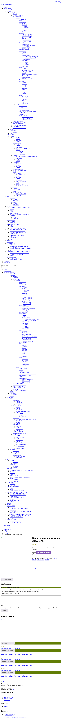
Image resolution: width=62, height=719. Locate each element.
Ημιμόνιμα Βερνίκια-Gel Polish (29, 337)
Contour (24, 348)
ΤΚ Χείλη (24, 294)
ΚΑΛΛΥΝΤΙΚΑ (11, 273)
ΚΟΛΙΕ (14, 434)
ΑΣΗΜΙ (18, 401)
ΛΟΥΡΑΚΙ (15, 462)
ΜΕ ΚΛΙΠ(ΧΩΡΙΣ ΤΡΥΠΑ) (23, 411)
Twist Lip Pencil (26, 381)
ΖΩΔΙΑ (17, 445)
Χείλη (17, 367)
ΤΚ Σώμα (24, 293)
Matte (26, 324)
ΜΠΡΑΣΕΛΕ (16, 463)
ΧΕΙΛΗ (12, 396)
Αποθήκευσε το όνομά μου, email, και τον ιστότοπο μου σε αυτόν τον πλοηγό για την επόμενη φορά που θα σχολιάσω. (31, 607)
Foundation (24, 349)
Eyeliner (24, 315)
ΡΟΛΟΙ (8, 459)
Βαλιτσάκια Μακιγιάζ (27, 298)
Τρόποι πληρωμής (8, 698)
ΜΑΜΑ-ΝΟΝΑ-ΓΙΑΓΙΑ (22, 448)
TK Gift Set (24, 287)
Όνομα (3, 603)
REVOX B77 (16, 389)
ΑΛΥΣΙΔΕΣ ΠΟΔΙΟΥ (18, 431)
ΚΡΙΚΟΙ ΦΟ (19, 457)
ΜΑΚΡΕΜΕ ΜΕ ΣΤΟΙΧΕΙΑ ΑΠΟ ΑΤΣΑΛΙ (26, 419)
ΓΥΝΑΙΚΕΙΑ (13, 464)
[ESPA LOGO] (58, 2)
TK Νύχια (24, 289)
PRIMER (15, 394)
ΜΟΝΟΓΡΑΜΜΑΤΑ (21, 444)
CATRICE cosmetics (18, 278)
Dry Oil (23, 363)
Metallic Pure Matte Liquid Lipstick (27, 374)
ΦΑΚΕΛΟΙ (12, 478)
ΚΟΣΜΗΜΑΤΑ (10, 397)
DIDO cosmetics (17, 279)
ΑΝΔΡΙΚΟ (12, 460)
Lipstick (21, 371)
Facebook (6, 706)
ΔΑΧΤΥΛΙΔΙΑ (16, 400)
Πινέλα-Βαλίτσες (23, 342)
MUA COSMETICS (18, 386)
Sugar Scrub (25, 365)
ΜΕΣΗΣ (12, 471)
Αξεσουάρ (21, 295)
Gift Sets (21, 283)
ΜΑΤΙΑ (12, 392)
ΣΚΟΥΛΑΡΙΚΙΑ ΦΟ (21, 456)
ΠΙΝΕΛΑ (12, 499)
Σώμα (20, 357)
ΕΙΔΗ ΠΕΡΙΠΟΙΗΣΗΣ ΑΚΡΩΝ (17, 493)
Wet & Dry (27, 327)
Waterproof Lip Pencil (27, 382)
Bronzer (24, 345)
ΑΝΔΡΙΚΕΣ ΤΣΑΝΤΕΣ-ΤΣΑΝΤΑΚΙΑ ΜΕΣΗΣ (21, 470)
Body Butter (25, 359)
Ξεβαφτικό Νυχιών (26, 339)
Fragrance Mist (25, 364)
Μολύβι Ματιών (26, 317)
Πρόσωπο (21, 343)
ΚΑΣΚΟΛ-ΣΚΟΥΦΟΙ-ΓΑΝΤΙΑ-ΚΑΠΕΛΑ (20, 511)
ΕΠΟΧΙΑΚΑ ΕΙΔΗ (11, 519)
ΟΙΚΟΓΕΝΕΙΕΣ (20, 447)
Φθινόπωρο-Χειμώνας (27, 341)
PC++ (14, 689)
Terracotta (24, 356)
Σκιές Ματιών (25, 323)
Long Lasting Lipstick (24, 372)
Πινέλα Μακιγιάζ (23, 305)
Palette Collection (23, 284)
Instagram (6, 707)
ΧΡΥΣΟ (18, 404)
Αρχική (5, 7)
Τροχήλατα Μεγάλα (26, 302)
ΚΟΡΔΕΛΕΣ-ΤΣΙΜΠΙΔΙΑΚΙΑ (17, 490)
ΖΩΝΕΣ (9, 503)
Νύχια (20, 330)
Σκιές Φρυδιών (25, 328)
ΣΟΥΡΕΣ (12, 489)
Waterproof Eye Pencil (30, 320)
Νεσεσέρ (24, 301)
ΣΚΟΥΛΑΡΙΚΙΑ (17, 405)
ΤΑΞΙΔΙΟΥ (12, 473)
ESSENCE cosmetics (18, 383)
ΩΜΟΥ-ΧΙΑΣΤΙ (14, 475)
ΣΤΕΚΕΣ (12, 488)
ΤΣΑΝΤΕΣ (9, 468)
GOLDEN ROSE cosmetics (19, 385)
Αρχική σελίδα (7, 527)
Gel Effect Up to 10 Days (28, 332)
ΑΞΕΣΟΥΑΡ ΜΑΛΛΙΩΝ (13, 486)
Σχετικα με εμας (7, 695)
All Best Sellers (22, 282)
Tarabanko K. (22, 286)
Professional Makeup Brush (28, 308)
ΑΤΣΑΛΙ (12, 398)
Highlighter (24, 350)
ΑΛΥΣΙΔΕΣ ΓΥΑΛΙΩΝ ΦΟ (16, 517)
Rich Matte (21, 376)
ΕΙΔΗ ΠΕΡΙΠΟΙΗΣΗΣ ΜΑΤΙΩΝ (18, 495)
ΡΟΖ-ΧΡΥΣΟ (19, 403)
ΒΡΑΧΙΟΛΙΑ (16, 418)
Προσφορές (6, 261)
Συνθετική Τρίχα (26, 309)
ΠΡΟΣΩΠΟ (13, 393)
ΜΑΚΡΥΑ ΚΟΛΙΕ (20, 437)
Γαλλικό (24, 335)
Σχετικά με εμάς (7, 8)
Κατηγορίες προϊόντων (9, 9)
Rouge (23, 354)
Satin (26, 326)
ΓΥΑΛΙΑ (12, 518)
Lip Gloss (21, 370)
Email (2, 605)
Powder (23, 352)
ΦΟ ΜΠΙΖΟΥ (13, 449)
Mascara (24, 316)
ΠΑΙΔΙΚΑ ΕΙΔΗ (11, 506)
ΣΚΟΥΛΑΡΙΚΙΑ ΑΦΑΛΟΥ (19, 433)
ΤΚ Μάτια (24, 291)
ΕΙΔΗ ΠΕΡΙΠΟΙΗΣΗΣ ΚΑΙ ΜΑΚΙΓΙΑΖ (17, 492)
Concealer (24, 346)
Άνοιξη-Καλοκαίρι (26, 334)
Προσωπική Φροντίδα (24, 312)
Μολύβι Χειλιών (23, 378)
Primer (23, 353)
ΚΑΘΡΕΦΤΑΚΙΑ (14, 496)
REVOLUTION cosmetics (19, 387)
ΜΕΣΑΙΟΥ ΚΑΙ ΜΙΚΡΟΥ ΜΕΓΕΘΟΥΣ (19, 477)
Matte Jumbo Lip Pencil (27, 379)
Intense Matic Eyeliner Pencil (32, 319)
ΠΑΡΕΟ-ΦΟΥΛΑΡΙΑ (15, 521)
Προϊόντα (18, 280)
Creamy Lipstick (23, 368)
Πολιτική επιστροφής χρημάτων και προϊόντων (15, 717)
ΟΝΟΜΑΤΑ (19, 442)
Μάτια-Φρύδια (22, 313)
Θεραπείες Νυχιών (26, 338)
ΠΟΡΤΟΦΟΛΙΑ (11, 482)
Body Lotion (25, 360)
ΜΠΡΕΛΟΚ (10, 504)
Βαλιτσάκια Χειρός (26, 299)
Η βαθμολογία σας (6, 593)
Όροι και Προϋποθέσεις (9, 714)
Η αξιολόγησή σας (5, 594)
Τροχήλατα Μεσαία (26, 304)
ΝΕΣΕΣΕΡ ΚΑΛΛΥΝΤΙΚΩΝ (17, 497)
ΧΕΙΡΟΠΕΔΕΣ (16, 425)
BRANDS (12, 275)
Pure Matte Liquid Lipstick (25, 375)
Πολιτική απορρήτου (9, 715)
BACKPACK (13, 474)
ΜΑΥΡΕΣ (18, 426)
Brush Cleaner (25, 306)
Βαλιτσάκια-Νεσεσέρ (27, 297)
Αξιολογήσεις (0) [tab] (7, 579)
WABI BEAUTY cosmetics (19, 390)
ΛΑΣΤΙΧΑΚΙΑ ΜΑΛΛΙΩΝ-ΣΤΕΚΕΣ (19, 508)
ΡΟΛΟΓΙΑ (12, 512)
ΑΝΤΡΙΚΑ (12, 484)
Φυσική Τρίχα (25, 310)
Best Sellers (24, 331)
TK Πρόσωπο (25, 290)
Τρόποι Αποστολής (8, 697)
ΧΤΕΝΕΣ (12, 501)
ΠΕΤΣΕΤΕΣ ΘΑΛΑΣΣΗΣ (16, 522)
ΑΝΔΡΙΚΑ (18, 436)
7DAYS (15, 276)
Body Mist (24, 361)
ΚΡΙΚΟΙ (18, 412)
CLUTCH (15, 481)
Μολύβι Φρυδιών (26, 321)
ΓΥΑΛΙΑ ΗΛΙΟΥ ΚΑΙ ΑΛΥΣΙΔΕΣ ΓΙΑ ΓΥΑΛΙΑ (19, 514)
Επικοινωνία (7, 262)
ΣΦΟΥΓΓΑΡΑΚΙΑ (14, 500)
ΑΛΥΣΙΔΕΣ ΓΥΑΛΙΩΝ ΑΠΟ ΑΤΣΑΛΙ (19, 515)
